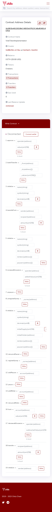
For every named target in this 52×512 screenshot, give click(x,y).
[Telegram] (8, 502)
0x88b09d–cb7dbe (13, 50)
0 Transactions (12, 78)
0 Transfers (11, 87)
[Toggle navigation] (47, 3)
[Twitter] (3, 502)
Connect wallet (31, 134)
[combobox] (28, 8)
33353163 (10, 106)
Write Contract (11, 123)
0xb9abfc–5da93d (30, 50)
